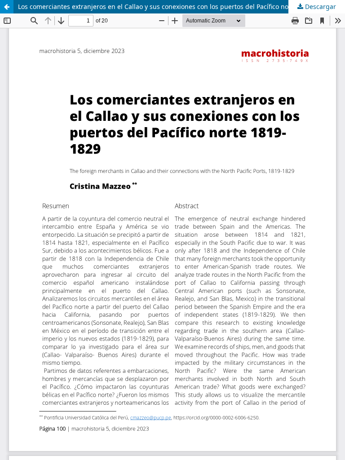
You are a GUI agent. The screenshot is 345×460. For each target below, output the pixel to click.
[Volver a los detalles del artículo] (6, 6)
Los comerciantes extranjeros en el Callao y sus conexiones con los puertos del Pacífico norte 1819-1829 (174, 6)
